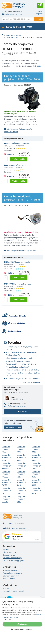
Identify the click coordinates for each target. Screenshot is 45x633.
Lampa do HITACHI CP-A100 (6, 449)
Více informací (6, 619)
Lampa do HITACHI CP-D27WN (6, 499)
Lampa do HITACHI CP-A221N (6, 457)
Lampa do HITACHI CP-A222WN (6, 466)
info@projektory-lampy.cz (13, 14)
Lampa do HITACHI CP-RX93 (21, 466)
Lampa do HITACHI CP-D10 (6, 491)
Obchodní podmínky (11, 576)
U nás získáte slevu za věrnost (18, 361)
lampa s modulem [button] (17, 143)
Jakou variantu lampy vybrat (13, 560)
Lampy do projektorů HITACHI (16, 37)
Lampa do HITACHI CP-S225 (21, 474)
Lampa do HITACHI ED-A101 (36, 491)
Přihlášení (40, 11)
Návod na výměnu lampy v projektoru (21, 364)
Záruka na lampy (9, 552)
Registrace (39, 14)
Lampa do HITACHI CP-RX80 (21, 457)
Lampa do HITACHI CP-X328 (36, 449)
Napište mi (22, 411)
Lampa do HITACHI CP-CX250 (6, 482)
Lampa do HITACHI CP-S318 (21, 482)
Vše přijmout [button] (22, 624)
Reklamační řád (9, 578)
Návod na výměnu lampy (12, 558)
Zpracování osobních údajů (13, 591)
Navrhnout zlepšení (13, 427)
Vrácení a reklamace (10, 570)
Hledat (38, 19)
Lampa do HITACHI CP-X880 (36, 482)
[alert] (22, 615)
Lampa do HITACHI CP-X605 (36, 474)
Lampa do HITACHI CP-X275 (21, 499)
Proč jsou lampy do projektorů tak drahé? (22, 370)
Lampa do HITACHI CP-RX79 (21, 449)
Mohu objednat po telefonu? (17, 367)
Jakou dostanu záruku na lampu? (19, 358)
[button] (22, 629)
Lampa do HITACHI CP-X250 (21, 491)
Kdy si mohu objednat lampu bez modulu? (23, 378)
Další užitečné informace (31, 382)
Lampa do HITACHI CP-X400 (36, 457)
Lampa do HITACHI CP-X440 (36, 466)
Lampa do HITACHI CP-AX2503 (6, 474)
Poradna (6, 549)
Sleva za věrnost (9, 555)
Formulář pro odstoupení (12, 573)
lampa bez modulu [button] (18, 262)
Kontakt (6, 588)
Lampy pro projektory (13, 35)
